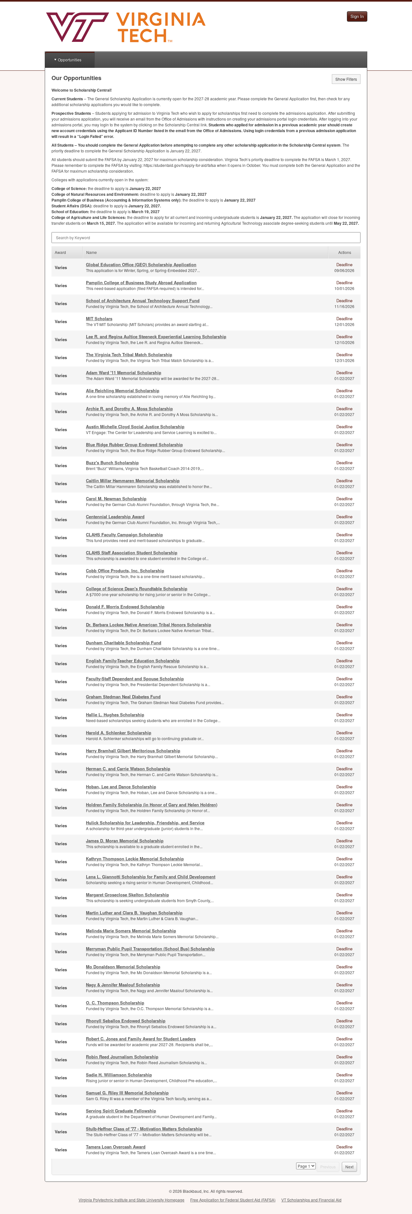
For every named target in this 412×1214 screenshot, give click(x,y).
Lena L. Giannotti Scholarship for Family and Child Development (150, 877)
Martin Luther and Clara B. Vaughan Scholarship (134, 913)
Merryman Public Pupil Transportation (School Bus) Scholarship (150, 949)
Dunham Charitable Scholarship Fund (123, 642)
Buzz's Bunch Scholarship (112, 462)
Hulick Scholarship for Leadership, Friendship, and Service (145, 823)
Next (349, 1166)
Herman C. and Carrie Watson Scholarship (128, 769)
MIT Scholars (99, 318)
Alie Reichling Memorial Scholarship (122, 390)
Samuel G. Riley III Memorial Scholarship (127, 1093)
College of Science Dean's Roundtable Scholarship (136, 588)
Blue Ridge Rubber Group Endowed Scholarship (134, 444)
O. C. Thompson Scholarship (115, 1003)
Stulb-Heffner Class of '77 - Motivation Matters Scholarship (144, 1129)
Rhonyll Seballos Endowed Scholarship (125, 1021)
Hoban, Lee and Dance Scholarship (121, 787)
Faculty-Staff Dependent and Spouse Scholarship (135, 678)
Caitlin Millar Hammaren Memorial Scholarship (133, 480)
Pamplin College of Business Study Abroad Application (141, 282)
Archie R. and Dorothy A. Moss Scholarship (129, 408)
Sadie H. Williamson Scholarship (119, 1075)
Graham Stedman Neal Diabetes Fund (123, 696)
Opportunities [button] (69, 59)
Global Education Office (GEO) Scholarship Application (141, 264)
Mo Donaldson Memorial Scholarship (123, 967)
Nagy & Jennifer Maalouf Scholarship (123, 985)
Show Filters (346, 79)
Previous (328, 1166)
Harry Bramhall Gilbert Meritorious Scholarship (133, 750)
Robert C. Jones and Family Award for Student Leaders (141, 1039)
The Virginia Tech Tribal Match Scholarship (129, 354)
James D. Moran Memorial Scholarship (125, 841)
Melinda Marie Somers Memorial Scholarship (131, 931)
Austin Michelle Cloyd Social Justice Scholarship (135, 426)
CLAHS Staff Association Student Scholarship (131, 552)
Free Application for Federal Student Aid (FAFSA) (233, 1199)
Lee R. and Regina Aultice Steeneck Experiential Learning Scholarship (156, 336)
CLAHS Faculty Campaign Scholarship (124, 534)
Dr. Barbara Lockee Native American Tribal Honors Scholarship (148, 624)
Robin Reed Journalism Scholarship (122, 1057)
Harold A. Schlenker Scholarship (118, 732)
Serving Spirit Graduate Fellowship (121, 1111)
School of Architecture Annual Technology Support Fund (143, 300)
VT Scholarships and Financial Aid (311, 1199)
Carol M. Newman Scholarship (116, 498)
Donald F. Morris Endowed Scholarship (125, 606)
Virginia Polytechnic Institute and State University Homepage (131, 1199)
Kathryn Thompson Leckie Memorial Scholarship (135, 859)
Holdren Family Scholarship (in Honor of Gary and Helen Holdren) (151, 805)
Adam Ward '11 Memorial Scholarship (123, 372)
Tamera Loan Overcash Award (115, 1147)
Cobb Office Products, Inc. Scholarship (125, 570)
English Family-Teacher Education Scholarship (133, 660)
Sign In (357, 16)
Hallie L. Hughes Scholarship (115, 714)
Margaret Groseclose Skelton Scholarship (127, 895)
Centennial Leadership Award (115, 516)
